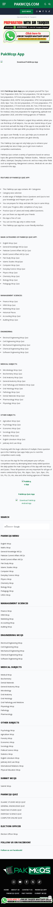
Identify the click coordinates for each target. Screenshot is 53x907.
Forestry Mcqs (6, 738)
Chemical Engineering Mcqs (12, 655)
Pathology (5, 710)
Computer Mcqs (7, 571)
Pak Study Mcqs (7, 563)
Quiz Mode (26, 11)
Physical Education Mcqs (10, 770)
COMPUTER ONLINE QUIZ (11, 818)
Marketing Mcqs (7, 619)
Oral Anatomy (6, 694)
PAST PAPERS (27, 893)
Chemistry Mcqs (7, 583)
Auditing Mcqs (6, 627)
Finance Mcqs (6, 611)
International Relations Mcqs (12, 766)
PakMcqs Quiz (13, 893)
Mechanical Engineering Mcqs (12, 651)
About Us (15, 890)
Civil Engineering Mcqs (9, 647)
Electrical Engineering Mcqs (11, 643)
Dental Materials (7, 682)
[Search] (49, 4)
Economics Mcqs (7, 742)
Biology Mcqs (6, 587)
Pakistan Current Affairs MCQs (13, 555)
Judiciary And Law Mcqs (10, 762)
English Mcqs (6, 543)
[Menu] (4, 4)
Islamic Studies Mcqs (9, 567)
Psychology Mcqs (8, 730)
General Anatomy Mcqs (10, 686)
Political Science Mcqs (9, 750)
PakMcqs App (41, 890)
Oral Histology (6, 698)
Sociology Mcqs (7, 746)
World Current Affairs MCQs (12, 559)
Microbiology (6, 690)
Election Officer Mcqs (9, 834)
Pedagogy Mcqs (7, 591)
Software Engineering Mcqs (12, 659)
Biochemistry (6, 679)
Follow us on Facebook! (11, 850)
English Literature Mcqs (10, 758)
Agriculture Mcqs (7, 734)
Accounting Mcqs (7, 623)
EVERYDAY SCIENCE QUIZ (11, 814)
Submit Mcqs (6, 786)
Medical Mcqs (6, 675)
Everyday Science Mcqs (10, 575)
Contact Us (27, 890)
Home (6, 890)
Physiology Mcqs (7, 706)
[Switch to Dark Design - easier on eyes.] (45, 4)
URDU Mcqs (5, 595)
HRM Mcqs (5, 615)
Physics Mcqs (6, 579)
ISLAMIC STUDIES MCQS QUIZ (13, 802)
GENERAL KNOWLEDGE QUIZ (13, 806)
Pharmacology (6, 714)
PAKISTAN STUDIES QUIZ (11, 810)
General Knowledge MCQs (11, 551)
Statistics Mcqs (7, 754)
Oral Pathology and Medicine (12, 702)
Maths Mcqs (6, 547)
